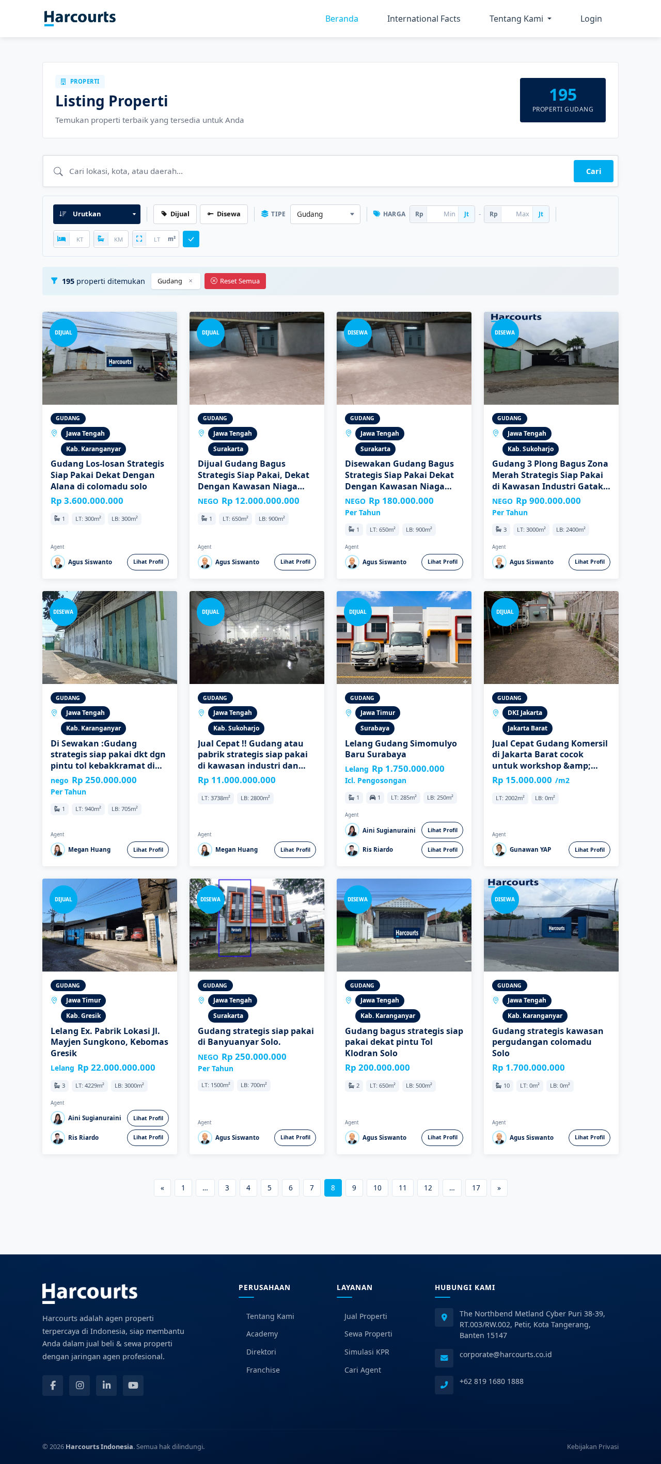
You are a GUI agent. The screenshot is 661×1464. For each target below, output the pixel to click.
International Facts (424, 18)
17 (476, 1187)
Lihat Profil (148, 561)
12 (428, 1187)
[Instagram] (79, 1385)
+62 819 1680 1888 (492, 1381)
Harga (394, 214)
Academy (262, 1334)
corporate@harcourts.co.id (506, 1354)
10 (377, 1187)
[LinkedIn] (106, 1385)
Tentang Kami (270, 1316)
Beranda (341, 18)
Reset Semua (240, 280)
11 (403, 1187)
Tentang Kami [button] (517, 18)
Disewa (229, 213)
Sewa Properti (368, 1334)
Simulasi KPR (366, 1352)
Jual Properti (365, 1316)
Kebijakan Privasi (593, 1446)
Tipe (278, 214)
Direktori (261, 1352)
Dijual (180, 213)
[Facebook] (52, 1385)
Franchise (263, 1370)
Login (591, 18)
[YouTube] (133, 1385)
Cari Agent (362, 1370)
